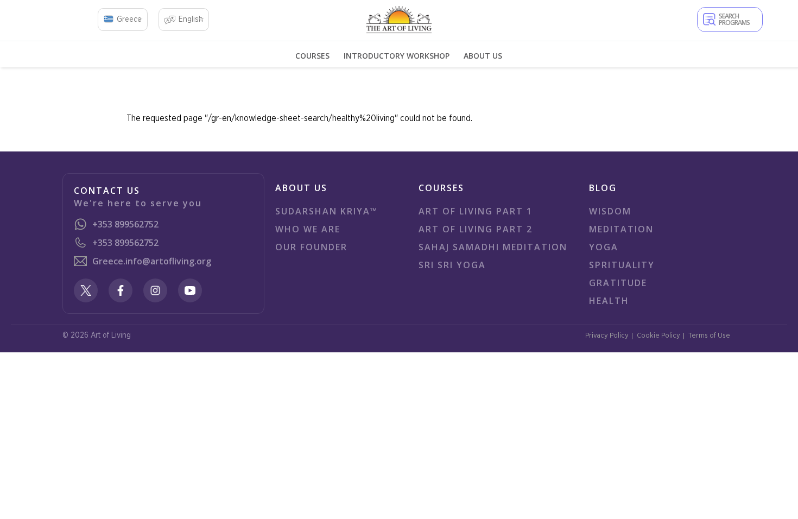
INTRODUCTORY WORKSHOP (396, 55)
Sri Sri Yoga (452, 265)
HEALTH (609, 301)
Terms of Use (709, 335)
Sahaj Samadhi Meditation (493, 247)
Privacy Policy (607, 335)
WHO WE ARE (307, 229)
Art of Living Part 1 (476, 211)
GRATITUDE (618, 283)
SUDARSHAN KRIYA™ (326, 211)
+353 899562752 (125, 224)
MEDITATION (621, 229)
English (191, 19)
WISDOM (610, 211)
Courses (312, 55)
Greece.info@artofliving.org (151, 261)
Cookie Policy (658, 335)
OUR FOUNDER (311, 247)
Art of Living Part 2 (476, 229)
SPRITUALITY (622, 265)
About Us (483, 55)
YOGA (603, 247)
